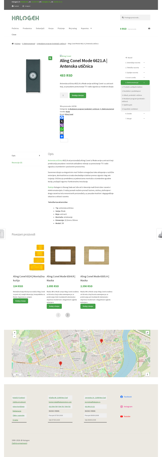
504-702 (67, 406)
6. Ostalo (128, 114)
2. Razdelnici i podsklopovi (131, 91)
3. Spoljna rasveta (131, 72)
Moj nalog (73, 28)
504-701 (61, 406)
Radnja (50, 187)
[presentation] (58, 315)
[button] (50, 58)
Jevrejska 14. (46, 2)
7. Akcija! (128, 118)
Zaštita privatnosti (19, 402)
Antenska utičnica (55, 160)
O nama (15, 420)
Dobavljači (40, 28)
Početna (15, 28)
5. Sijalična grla (127, 105)
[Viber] (87, 125)
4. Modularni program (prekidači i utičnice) (51, 44)
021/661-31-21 (58, 2)
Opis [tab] (13, 155)
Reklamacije (17, 411)
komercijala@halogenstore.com (60, 402)
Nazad (130, 58)
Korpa (51, 28)
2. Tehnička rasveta (132, 68)
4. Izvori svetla (130, 77)
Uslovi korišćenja (18, 406)
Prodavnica (27, 28)
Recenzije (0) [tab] (17, 162)
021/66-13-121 (90, 406)
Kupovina (85, 28)
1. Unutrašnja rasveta (132, 63)
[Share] (87, 136)
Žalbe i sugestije (18, 415)
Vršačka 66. (24, 2)
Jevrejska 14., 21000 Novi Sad (95, 398)
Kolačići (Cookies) (19, 398)
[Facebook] (87, 117)
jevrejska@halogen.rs (92, 402)
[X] (87, 121)
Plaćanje (61, 28)
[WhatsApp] (87, 129)
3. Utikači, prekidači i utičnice (132, 95)
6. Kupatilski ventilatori (130, 109)
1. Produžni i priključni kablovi (132, 87)
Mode (68, 111)
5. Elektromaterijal (28, 44)
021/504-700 (35, 2)
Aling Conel (69, 114)
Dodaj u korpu (78, 95)
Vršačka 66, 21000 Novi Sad (58, 398)
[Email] (87, 133)
